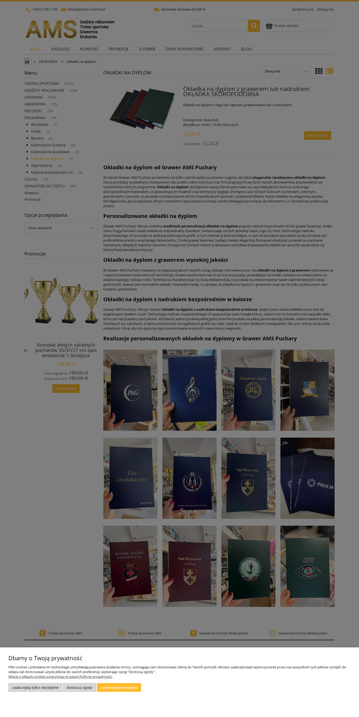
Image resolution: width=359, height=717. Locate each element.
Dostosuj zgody (79, 687)
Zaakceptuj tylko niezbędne (35, 687)
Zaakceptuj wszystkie (119, 687)
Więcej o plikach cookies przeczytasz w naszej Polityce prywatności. (60, 676)
